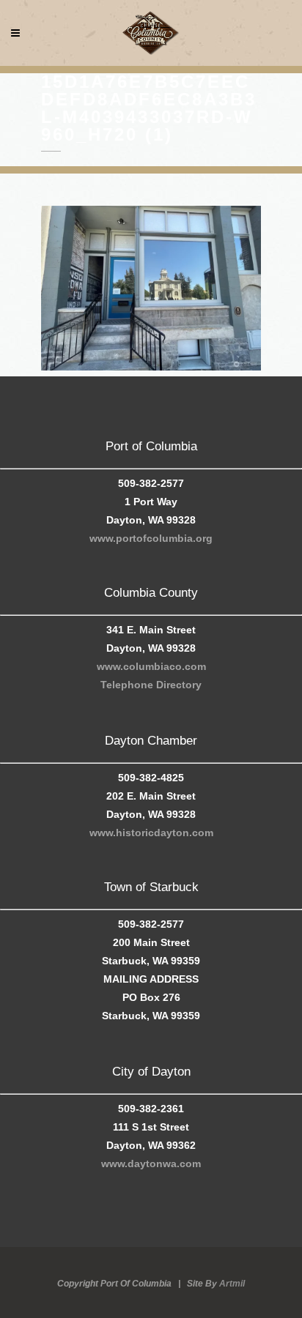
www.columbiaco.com (151, 666)
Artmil (232, 1283)
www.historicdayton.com (151, 832)
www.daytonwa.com (151, 1163)
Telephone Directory (151, 684)
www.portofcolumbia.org (151, 538)
